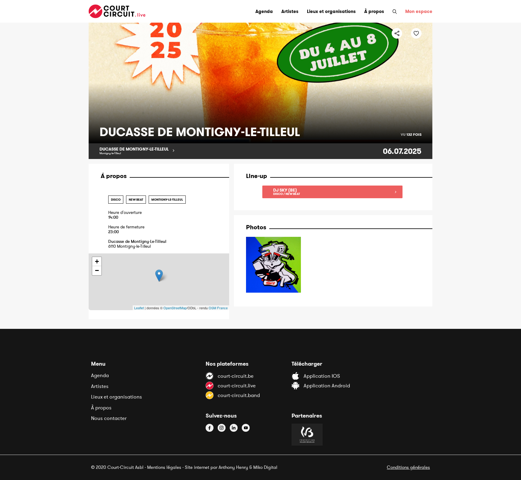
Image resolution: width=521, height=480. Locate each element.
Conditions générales (408, 467)
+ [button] (97, 261)
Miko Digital (265, 467)
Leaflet (139, 307)
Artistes (100, 386)
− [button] (97, 270)
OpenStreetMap (175, 307)
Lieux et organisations (116, 396)
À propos (101, 407)
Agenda (100, 375)
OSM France (218, 307)
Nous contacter (109, 418)
